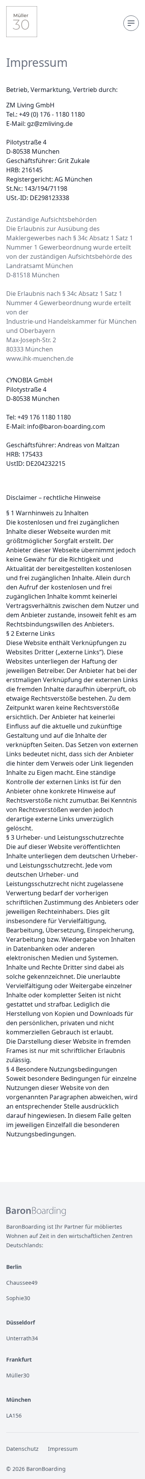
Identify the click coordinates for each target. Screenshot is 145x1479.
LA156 (14, 1415)
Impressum (63, 1448)
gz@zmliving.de (50, 123)
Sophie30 (18, 1298)
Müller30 (17, 1375)
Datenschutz (22, 1448)
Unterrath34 (22, 1338)
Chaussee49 (22, 1282)
